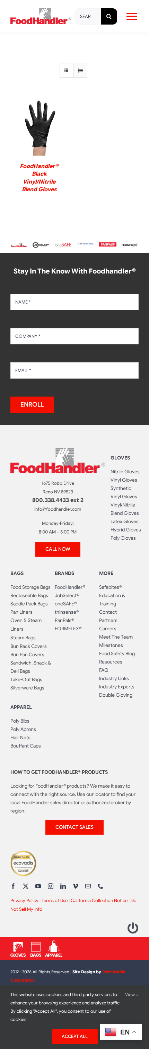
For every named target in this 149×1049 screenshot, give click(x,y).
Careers (107, 628)
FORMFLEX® (68, 628)
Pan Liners (21, 612)
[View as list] (80, 70)
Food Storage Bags (30, 587)
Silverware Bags (27, 688)
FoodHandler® (70, 587)
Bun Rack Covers (28, 646)
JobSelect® (67, 595)
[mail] (88, 886)
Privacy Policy (24, 900)
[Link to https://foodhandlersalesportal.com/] (133, 928)
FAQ (103, 670)
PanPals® (64, 620)
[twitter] (25, 886)
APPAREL (21, 707)
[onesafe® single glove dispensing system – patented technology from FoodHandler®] (63, 245)
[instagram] (50, 886)
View (130, 994)
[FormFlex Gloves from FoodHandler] (130, 244)
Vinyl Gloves (124, 480)
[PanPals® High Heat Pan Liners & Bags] (107, 245)
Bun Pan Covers (27, 654)
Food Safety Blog (117, 653)
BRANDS (64, 573)
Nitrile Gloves (125, 471)
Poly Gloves (123, 538)
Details (39, 128)
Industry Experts (116, 687)
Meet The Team (116, 637)
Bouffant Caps (25, 746)
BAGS (17, 573)
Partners (108, 620)
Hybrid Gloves (126, 530)
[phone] (100, 886)
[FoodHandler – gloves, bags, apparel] (36, 943)
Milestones (111, 645)
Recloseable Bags (29, 595)
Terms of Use (55, 900)
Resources (110, 662)
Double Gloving (115, 695)
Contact (108, 612)
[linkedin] (63, 886)
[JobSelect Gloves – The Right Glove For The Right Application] (41, 243)
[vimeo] (75, 886)
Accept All (75, 1036)
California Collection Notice (99, 900)
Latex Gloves (125, 521)
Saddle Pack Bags (29, 604)
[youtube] (38, 886)
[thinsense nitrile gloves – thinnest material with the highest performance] (85, 245)
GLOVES (120, 458)
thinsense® (67, 612)
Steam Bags (23, 637)
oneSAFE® (66, 604)
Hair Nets (20, 737)
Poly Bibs (19, 721)
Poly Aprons (23, 729)
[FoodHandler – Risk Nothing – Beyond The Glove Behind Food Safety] (57, 450)
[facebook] (13, 886)
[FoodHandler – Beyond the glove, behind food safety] (18, 245)
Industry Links (114, 678)
